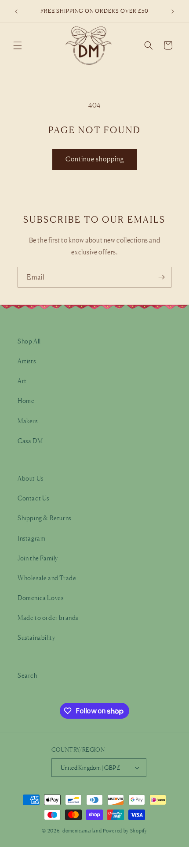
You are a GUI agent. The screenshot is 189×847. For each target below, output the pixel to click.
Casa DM (30, 440)
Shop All (29, 341)
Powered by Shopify (125, 831)
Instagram (31, 538)
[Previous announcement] (16, 11)
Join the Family (38, 558)
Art (22, 380)
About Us (31, 478)
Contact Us (33, 498)
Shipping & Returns (44, 518)
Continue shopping (94, 159)
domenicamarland (82, 831)
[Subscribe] (161, 277)
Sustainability (36, 637)
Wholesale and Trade (47, 578)
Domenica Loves (40, 597)
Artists (27, 361)
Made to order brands (48, 617)
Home (26, 400)
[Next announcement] (172, 11)
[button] (17, 45)
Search (27, 675)
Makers (28, 421)
